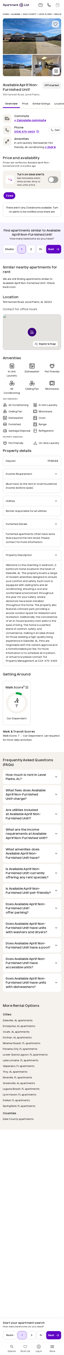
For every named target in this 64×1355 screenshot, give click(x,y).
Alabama (15, 14)
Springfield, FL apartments (19, 1105)
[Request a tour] (57, 5)
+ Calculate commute (30, 120)
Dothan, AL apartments (17, 1037)
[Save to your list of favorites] (55, 24)
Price (25, 103)
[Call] (49, 5)
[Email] (40, 5)
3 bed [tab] (9, 195)
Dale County (29, 14)
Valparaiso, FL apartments (18, 1065)
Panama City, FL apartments (20, 1048)
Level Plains (45, 14)
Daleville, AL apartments (18, 1020)
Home (6, 14)
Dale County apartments (18, 1118)
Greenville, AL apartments (19, 1083)
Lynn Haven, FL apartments (19, 1094)
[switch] (32, 180)
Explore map (47, 343)
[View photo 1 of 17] (32, 36)
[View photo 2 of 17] (17, 65)
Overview (11, 103)
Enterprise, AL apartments (19, 1026)
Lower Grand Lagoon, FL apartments (25, 1054)
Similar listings (41, 103)
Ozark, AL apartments (16, 1031)
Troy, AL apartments (15, 1071)
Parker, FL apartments (16, 1100)
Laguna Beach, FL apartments (21, 1088)
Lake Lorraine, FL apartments (20, 1060)
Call (57, 129)
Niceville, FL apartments (17, 1077)
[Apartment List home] (16, 5)
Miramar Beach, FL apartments (21, 1043)
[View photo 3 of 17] (46, 65)
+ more (50, 147)
